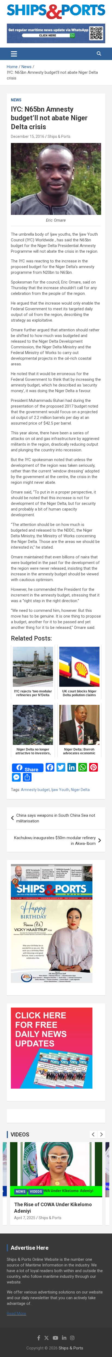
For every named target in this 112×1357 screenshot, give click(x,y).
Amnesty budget (35, 790)
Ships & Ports (59, 136)
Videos (36, 1191)
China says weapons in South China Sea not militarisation (55, 818)
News (16, 100)
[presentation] (93, 1134)
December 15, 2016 (27, 136)
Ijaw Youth (60, 790)
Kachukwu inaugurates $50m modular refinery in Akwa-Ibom (55, 840)
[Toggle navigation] (14, 54)
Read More (16, 1313)
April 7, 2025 (24, 1218)
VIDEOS (20, 1134)
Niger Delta (80, 790)
